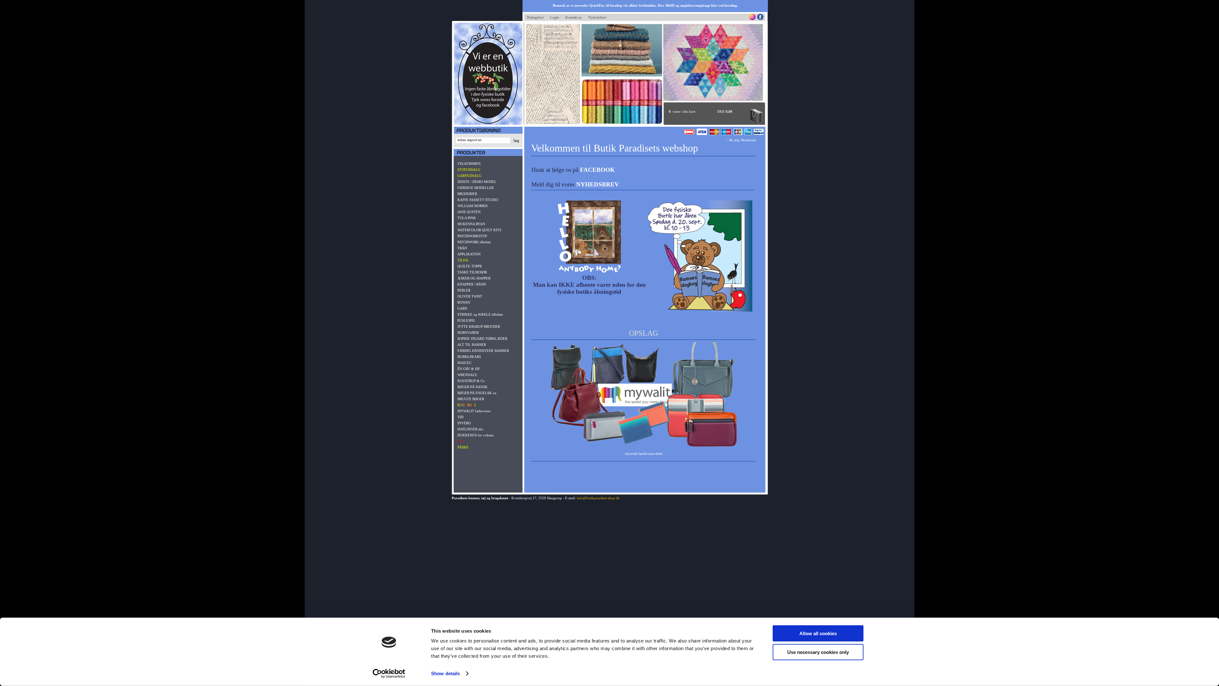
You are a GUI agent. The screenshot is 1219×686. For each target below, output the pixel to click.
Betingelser (535, 17)
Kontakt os (573, 17)
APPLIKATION (469, 254)
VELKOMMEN (469, 163)
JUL (460, 441)
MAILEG (464, 363)
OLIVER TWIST (469, 296)
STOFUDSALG (468, 170)
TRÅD (462, 248)
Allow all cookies (818, 633)
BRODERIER (467, 194)
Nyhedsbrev (597, 17)
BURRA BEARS (469, 357)
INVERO (464, 423)
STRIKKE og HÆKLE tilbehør (480, 314)
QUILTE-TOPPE (469, 266)
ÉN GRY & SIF (468, 369)
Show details (445, 673)
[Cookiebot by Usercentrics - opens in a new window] (389, 673)
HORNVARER (468, 332)
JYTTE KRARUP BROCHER (478, 326)
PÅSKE (463, 447)
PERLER (463, 290)
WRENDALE (467, 375)
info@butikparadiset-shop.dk (598, 498)
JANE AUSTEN (469, 212)
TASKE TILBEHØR (472, 272)
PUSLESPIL (466, 320)
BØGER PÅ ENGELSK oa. (477, 393)
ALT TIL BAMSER (471, 344)
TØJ (460, 417)
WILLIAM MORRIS (472, 206)
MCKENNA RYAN (471, 224)
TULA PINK (466, 218)
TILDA (462, 260)
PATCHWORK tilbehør (474, 242)
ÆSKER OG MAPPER (473, 278)
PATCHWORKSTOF (472, 236)
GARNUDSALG (469, 176)
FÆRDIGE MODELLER (475, 188)
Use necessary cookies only (818, 652)
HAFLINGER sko (470, 429)
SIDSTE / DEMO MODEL (476, 182)
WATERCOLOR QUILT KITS (479, 230)
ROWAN (463, 302)
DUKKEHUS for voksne (475, 435)
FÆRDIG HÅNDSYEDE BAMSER (483, 351)
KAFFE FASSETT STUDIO (477, 200)
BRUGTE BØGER (470, 399)
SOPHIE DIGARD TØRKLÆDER (482, 338)
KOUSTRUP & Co (471, 381)
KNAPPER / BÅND (471, 284)
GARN (462, 308)
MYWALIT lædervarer (474, 411)
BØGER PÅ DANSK (472, 387)
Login (554, 17)
